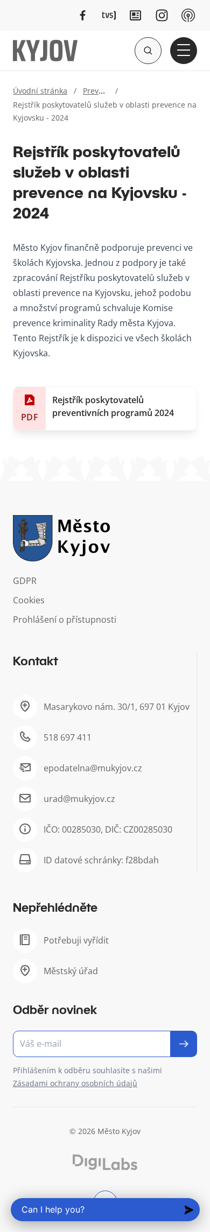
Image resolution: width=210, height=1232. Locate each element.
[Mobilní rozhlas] (188, 15)
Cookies (29, 600)
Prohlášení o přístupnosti (64, 619)
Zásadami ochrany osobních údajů (75, 1083)
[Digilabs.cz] (105, 1162)
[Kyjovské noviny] (135, 15)
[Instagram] (162, 15)
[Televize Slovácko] (109, 15)
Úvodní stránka (40, 91)
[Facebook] (83, 15)
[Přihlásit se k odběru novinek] (184, 1044)
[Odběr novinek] (105, 1044)
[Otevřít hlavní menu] (183, 50)
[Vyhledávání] (148, 50)
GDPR (25, 581)
